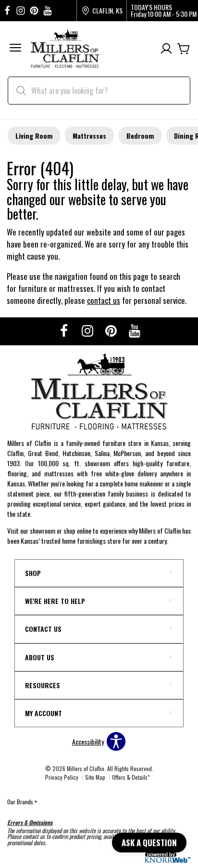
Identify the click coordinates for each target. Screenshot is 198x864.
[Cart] (183, 49)
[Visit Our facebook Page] (7, 11)
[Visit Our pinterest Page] (34, 11)
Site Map (95, 777)
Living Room (33, 136)
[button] (15, 49)
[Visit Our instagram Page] (20, 11)
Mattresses (89, 136)
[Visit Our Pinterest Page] (111, 330)
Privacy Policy (61, 777)
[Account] (166, 49)
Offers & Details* (131, 777)
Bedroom (140, 136)
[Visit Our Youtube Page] (134, 330)
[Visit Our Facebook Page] (64, 330)
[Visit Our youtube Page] (47, 11)
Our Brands (22, 802)
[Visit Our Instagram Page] (88, 330)
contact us (103, 300)
